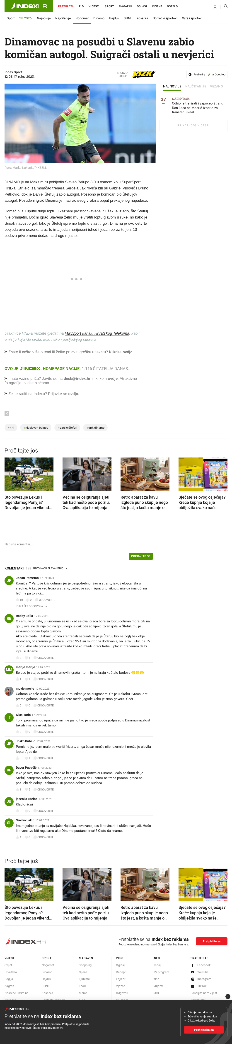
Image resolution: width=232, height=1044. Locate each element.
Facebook (204, 965)
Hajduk (114, 18)
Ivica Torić (23, 715)
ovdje (113, 378)
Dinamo (98, 18)
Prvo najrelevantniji (48, 568)
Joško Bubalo (25, 741)
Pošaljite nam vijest (204, 993)
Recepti (121, 972)
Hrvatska (11, 972)
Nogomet (82, 18)
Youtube (203, 972)
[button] (10, 472)
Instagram (204, 979)
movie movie (25, 688)
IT (9, 717)
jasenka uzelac (26, 799)
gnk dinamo (95, 427)
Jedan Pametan (27, 578)
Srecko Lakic (25, 820)
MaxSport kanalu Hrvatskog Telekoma (97, 333)
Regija (9, 979)
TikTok (202, 986)
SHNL (128, 18)
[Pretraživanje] (224, 7)
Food (82, 986)
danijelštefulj (67, 427)
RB (9, 618)
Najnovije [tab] (172, 86)
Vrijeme (158, 986)
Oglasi (142, 6)
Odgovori (122, 993)
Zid (81, 6)
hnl (11, 427)
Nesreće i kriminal (17, 993)
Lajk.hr (120, 979)
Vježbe (120, 986)
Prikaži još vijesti (193, 125)
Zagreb (9, 986)
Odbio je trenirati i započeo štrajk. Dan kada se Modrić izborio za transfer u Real (197, 105)
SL (9, 823)
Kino (156, 979)
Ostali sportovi (192, 18)
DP (9, 770)
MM (9, 670)
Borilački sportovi (165, 18)
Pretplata (66, 6)
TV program (161, 972)
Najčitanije (63, 18)
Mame (83, 993)
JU (9, 801)
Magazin (86, 958)
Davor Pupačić (26, 767)
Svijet (8, 965)
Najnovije (44, 18)
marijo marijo (25, 667)
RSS (156, 993)
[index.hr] (29, 6)
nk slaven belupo (35, 427)
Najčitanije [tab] (195, 86)
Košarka (142, 18)
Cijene (157, 6)
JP (9, 580)
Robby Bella (24, 616)
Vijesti (94, 6)
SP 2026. (25, 18)
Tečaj (157, 965)
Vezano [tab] (216, 86)
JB (9, 744)
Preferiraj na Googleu (209, 74)
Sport (109, 6)
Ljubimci (84, 979)
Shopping (85, 965)
